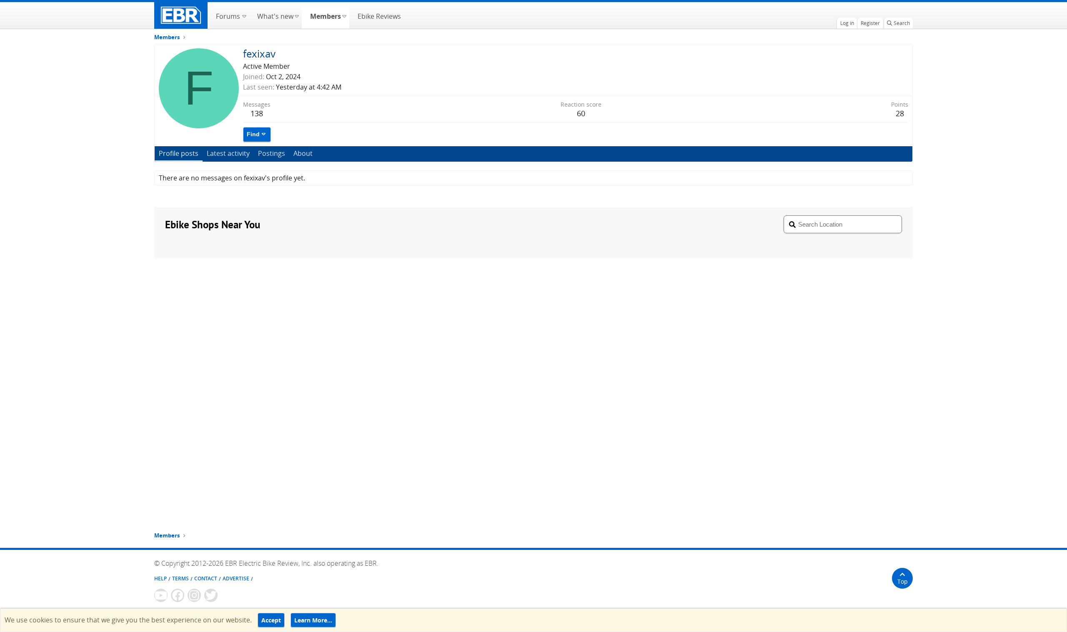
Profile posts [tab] (178, 153)
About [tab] (303, 153)
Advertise (236, 578)
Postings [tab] (271, 153)
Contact (205, 578)
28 (900, 113)
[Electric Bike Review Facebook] (177, 595)
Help (160, 578)
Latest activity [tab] (228, 153)
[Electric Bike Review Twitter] (211, 595)
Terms (180, 578)
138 (256, 113)
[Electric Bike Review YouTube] (161, 595)
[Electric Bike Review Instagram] (194, 595)
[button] (244, 15)
